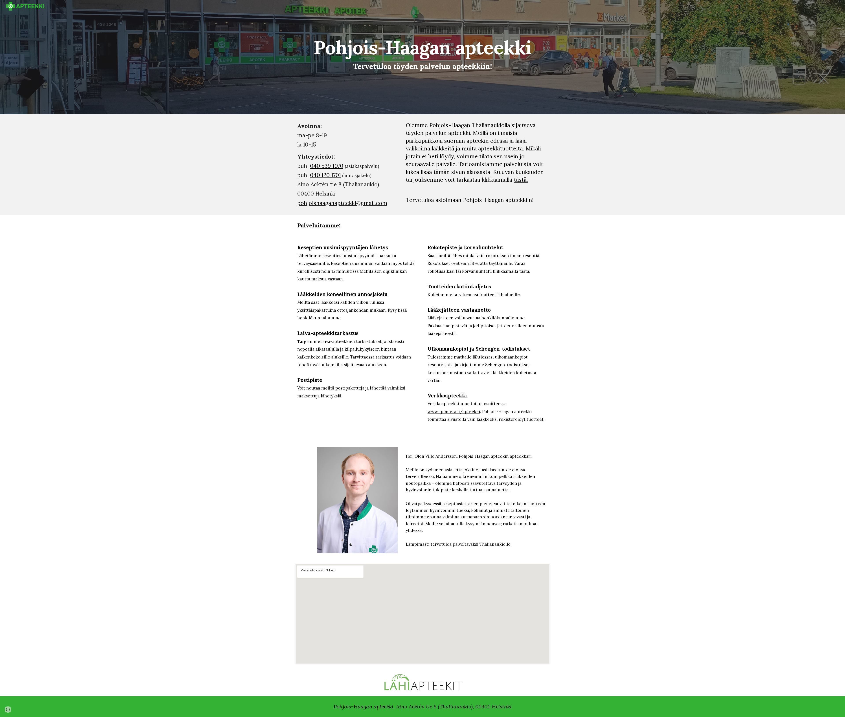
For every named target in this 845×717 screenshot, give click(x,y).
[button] (8, 709)
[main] (422, 54)
